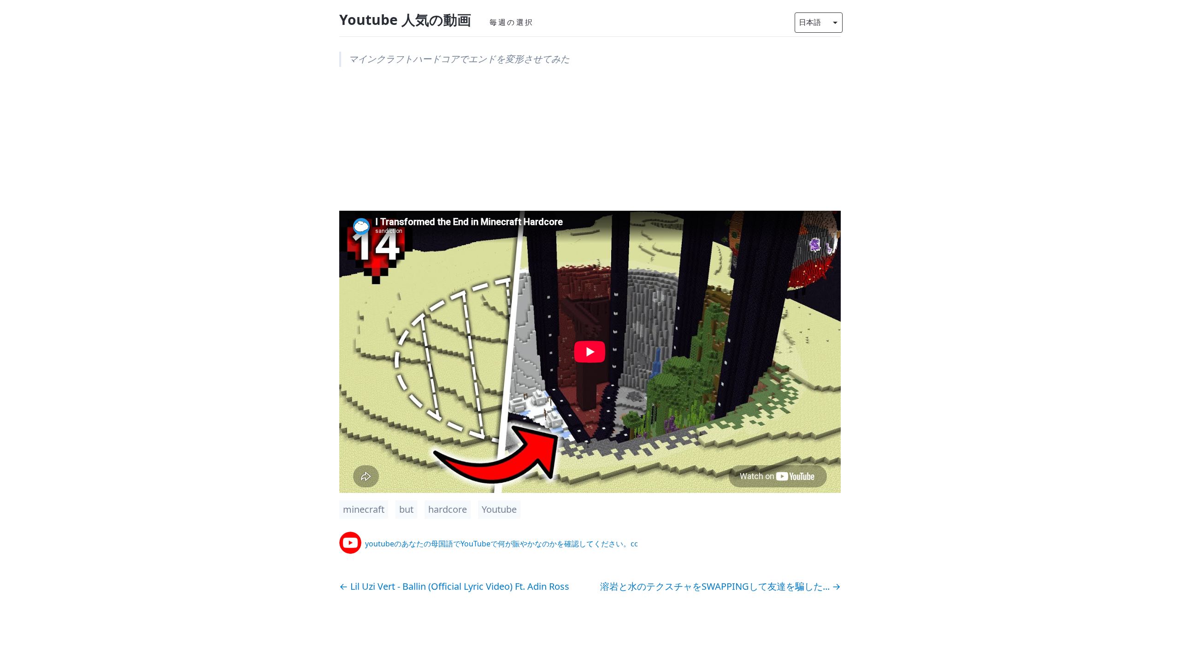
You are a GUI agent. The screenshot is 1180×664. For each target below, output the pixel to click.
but (406, 509)
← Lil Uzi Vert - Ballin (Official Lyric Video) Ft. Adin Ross (454, 586)
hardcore (447, 509)
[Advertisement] (590, 146)
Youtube (499, 509)
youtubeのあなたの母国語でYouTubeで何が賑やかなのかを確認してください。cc (501, 544)
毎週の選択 (512, 22)
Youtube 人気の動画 (405, 19)
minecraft (363, 509)
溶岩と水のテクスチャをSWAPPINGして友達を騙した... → (720, 586)
